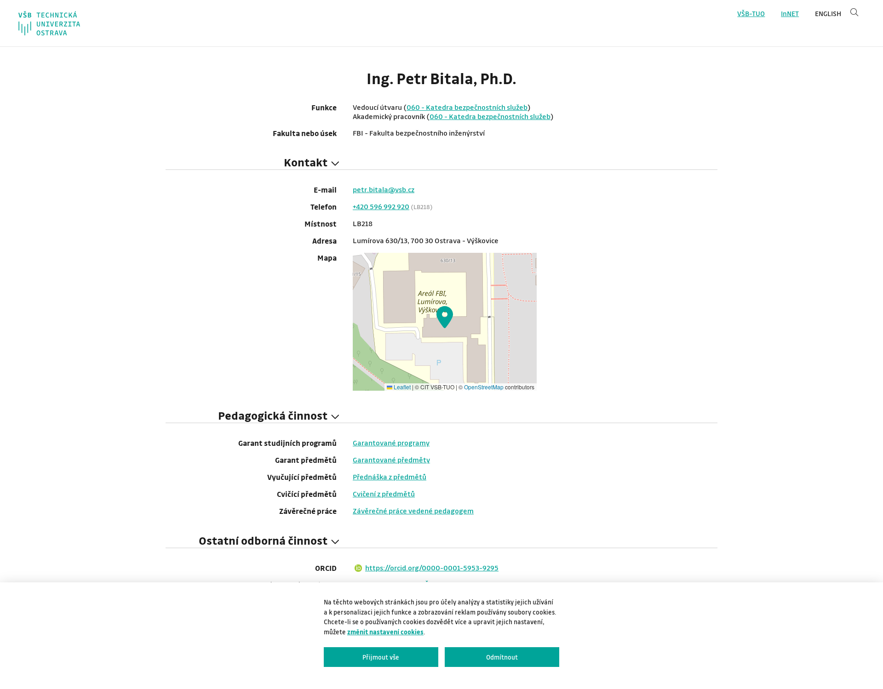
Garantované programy (391, 442)
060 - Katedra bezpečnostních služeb (467, 107)
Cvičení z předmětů (384, 493)
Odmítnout (502, 657)
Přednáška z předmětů (389, 476)
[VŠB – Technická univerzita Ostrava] (49, 23)
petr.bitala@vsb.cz (383, 189)
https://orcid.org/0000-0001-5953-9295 (432, 567)
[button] (444, 317)
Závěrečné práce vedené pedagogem (413, 510)
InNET (790, 13)
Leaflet (401, 387)
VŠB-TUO (751, 13)
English (828, 13)
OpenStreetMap (484, 387)
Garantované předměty (391, 459)
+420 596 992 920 (381, 206)
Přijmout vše (380, 657)
